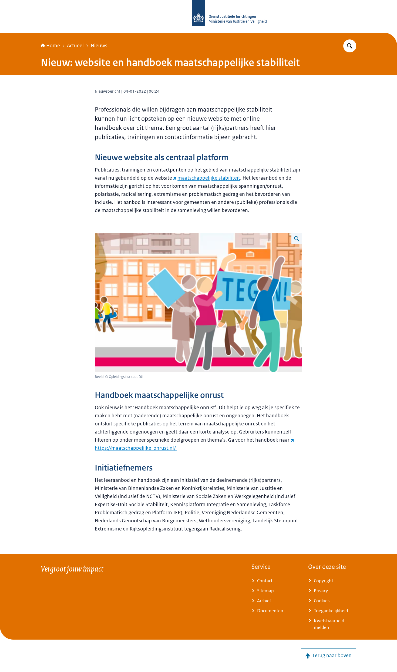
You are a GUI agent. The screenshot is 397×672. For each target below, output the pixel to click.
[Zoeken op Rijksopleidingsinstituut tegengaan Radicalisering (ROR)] (349, 45)
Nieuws (99, 45)
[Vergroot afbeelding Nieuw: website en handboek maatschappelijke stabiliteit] (296, 238)
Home (53, 45)
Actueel (75, 45)
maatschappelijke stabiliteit (208, 178)
